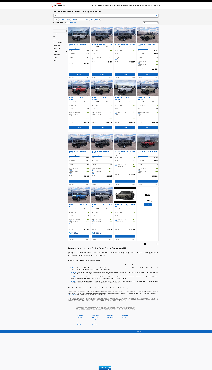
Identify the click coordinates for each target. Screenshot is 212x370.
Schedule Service (95, 317)
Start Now (147, 205)
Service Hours (94, 324)
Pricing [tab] (74, 48)
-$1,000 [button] (156, 61)
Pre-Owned (112, 5)
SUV (68, 19)
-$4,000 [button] (110, 57)
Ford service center (72, 294)
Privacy (141, 331)
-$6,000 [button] (87, 59)
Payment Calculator (110, 319)
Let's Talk (79, 74)
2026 (55, 19)
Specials (118, 5)
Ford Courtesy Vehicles (103, 5)
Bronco (66, 22)
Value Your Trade (110, 321)
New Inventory (79, 317)
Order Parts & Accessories (96, 321)
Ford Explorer (73, 272)
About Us (156, 5)
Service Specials (95, 319)
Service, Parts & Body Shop (146, 5)
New (96, 5)
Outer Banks (62, 19)
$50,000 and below (83, 19)
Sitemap (138, 331)
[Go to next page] (157, 244)
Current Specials (80, 324)
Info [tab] (84, 48)
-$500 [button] (156, 59)
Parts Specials (94, 322)
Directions (123, 319)
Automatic (74, 19)
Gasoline (97, 19)
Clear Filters (73, 22)
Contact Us (124, 317)
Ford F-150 (72, 276)
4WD (91, 19)
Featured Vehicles (80, 322)
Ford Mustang (73, 281)
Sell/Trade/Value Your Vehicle (127, 5)
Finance (137, 5)
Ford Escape (73, 267)
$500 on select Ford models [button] (143, 60)
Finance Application (110, 317)
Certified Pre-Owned (80, 321)
